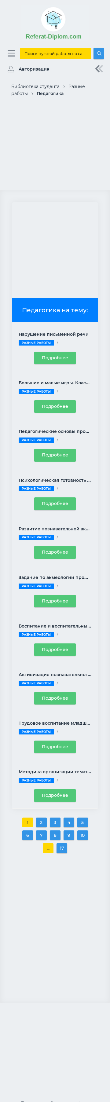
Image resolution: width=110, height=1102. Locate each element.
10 (82, 835)
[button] (27, 69)
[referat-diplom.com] (55, 39)
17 (62, 848)
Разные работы (36, 343)
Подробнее (55, 358)
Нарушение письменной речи (54, 334)
